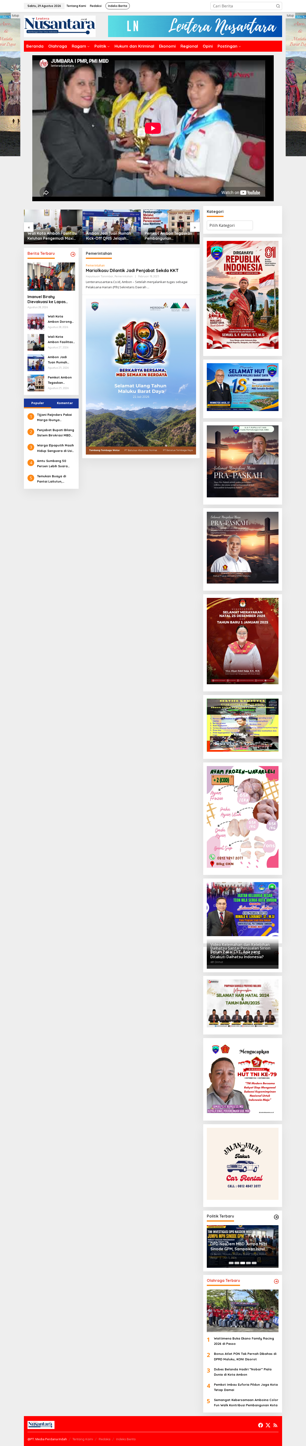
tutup (15, 15)
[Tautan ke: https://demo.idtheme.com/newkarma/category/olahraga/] (276, 1281)
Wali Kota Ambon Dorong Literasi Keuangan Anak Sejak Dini (60, 319)
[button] (278, 6)
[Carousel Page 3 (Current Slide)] (242, 1263)
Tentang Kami (82, 1439)
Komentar (65, 403)
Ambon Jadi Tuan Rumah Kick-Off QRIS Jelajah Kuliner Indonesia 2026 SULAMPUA (49, 236)
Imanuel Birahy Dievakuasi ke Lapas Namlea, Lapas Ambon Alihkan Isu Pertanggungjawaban (169, 236)
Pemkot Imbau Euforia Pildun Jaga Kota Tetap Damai (246, 1387)
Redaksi (104, 1439)
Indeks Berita (126, 1439)
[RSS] (275, 1425)
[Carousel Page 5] (254, 1263)
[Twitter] (268, 1425)
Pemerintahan (95, 265)
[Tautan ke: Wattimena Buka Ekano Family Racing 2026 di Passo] (243, 1311)
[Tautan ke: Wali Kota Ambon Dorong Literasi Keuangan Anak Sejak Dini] (35, 321)
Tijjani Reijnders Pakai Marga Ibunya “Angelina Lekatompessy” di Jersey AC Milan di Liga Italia (55, 418)
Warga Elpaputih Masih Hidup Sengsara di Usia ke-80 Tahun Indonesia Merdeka (55, 448)
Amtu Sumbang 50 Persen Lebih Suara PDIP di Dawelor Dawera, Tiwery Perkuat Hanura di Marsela (56, 464)
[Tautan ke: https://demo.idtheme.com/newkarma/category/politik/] (276, 1217)
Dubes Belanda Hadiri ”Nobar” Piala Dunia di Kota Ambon (243, 1371)
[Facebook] (260, 1425)
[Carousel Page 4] (248, 1263)
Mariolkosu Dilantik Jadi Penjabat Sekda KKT (132, 270)
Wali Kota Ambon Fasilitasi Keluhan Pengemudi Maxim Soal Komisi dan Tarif (61, 340)
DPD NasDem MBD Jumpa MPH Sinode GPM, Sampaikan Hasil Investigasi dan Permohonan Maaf (242, 1246)
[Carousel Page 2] (237, 1263)
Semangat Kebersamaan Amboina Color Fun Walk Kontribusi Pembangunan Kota (246, 1402)
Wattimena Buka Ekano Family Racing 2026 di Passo (244, 1341)
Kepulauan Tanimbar (99, 276)
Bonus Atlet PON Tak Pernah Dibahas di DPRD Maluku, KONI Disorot (245, 1356)
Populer (37, 403)
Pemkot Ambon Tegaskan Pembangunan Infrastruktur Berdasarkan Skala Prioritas (110, 236)
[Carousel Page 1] (231, 1263)
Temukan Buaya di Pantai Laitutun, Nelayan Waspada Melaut (52, 479)
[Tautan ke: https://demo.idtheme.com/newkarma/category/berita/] (73, 254)
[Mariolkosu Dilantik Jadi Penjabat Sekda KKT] (148, 287)
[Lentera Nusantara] (60, 26)
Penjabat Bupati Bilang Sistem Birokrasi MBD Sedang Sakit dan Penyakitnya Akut (55, 433)
